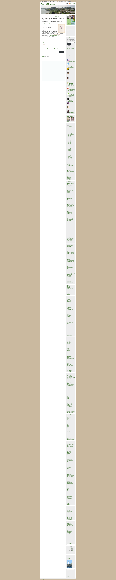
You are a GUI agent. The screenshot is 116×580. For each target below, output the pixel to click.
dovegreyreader (69, 306)
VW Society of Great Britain (70, 533)
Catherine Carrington (69, 395)
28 (70, 552)
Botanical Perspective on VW (70, 446)
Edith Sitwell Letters (69, 399)
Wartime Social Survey (69, 410)
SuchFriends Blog (69, 320)
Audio (67, 445)
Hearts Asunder (69, 453)
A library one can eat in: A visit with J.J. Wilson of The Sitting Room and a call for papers (71, 66)
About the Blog (46, 1)
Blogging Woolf (45, 3)
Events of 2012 (69, 148)
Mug (67, 419)
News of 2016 (69, 141)
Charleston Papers (69, 396)
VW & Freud (68, 488)
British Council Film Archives (70, 250)
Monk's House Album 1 (69, 212)
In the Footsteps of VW (69, 511)
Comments (73, 3)
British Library (68, 447)
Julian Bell (68, 289)
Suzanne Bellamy (69, 473)
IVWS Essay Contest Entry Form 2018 (54, 35)
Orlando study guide (69, 465)
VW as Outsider (69, 276)
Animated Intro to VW (69, 246)
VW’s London (68, 516)
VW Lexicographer (69, 177)
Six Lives (68, 268)
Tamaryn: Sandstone (69, 355)
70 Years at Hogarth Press (70, 282)
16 (72, 550)
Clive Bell (68, 397)
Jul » (68, 553)
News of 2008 (69, 136)
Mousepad (68, 418)
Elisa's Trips (68, 508)
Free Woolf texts (69, 452)
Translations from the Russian (70, 480)
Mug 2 (67, 420)
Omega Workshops (69, 196)
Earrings (68, 416)
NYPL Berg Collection (69, 406)
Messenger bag (69, 417)
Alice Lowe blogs (69, 300)
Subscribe (61, 52)
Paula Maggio (48, 19)
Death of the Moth (69, 342)
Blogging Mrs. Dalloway (69, 302)
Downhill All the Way (69, 307)
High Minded (68, 343)
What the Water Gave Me (70, 365)
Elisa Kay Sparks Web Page (70, 450)
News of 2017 (69, 142)
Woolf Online (68, 502)
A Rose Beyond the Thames (70, 298)
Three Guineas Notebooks (70, 476)
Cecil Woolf (68, 287)
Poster (68, 425)
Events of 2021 (69, 156)
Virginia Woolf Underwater (70, 362)
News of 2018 (69, 143)
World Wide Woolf (69, 179)
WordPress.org (68, 576)
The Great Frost (69, 269)
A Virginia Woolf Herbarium (70, 443)
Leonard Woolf (68, 259)
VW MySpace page (69, 532)
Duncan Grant (68, 398)
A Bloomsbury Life (69, 182)
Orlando (68, 349)
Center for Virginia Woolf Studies (70, 205)
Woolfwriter (68, 504)
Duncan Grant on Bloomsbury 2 (70, 253)
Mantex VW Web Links (69, 459)
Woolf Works (68, 503)
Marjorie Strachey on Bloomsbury (70, 260)
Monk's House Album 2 (69, 213)
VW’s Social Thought (69, 498)
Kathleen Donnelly (69, 378)
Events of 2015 (69, 151)
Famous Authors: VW (69, 254)
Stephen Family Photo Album (70, 218)
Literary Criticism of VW (69, 458)
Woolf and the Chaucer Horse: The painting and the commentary (71, 96)
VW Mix (68, 363)
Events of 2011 (69, 147)
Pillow (67, 424)
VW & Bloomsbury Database (70, 487)
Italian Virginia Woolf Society (70, 525)
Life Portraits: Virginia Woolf (71, 113)
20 (69, 551)
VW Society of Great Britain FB (70, 384)
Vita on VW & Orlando (69, 274)
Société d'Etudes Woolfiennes (70, 526)
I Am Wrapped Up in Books (70, 309)
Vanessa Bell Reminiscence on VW (71, 273)
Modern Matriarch (69, 315)
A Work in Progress (69, 299)
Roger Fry (68, 197)
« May (67, 553)
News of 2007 (69, 135)
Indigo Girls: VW (69, 344)
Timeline (68, 199)
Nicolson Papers (69, 405)
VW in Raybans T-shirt (69, 431)
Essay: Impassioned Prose (70, 206)
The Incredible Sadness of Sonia (70, 358)
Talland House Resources (70, 219)
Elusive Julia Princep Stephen (70, 451)
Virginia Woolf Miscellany (69, 531)
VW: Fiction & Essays (69, 438)
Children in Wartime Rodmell (70, 288)
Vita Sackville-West (69, 275)
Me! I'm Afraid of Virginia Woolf (70, 261)
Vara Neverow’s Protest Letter (71, 134)
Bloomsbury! (68, 189)
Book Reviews (68, 191)
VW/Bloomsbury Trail (69, 519)
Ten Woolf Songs (69, 356)
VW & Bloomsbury (69, 437)
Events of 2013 (69, 149)
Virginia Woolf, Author (69, 382)
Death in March (68, 341)
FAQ (50, 1)
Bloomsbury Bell (69, 375)
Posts (70, 3)
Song (67, 427)
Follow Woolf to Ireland (70, 165)
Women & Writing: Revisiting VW (70, 439)
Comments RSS (44, 57)
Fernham (68, 308)
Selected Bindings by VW (70, 237)
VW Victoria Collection (69, 496)
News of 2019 (69, 144)
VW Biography (68, 176)
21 (70, 551)
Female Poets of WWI (69, 539)
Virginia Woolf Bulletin (69, 482)
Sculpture (68, 426)
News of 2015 (69, 140)
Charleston (68, 192)
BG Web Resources (69, 185)
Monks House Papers (69, 404)
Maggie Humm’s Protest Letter (71, 133)
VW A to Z (68, 489)
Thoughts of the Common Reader (70, 475)
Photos (68, 468)
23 (72, 551)
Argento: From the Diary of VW (70, 340)
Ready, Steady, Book (69, 317)
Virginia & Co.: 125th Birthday (70, 238)
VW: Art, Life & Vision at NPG (70, 240)
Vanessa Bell (68, 200)
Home (42, 1)
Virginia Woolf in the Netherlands (70, 530)
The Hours (68, 357)
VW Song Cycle (69, 364)
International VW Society (69, 524)
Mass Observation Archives (70, 403)
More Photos (68, 121)
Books (59, 1)
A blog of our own (69, 371)
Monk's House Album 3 (69, 214)
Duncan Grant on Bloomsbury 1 (70, 252)
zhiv (67, 328)
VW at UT (68, 490)
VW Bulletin (68, 491)
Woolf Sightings (68, 1)
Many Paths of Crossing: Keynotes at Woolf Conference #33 (71, 76)
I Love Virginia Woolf (69, 376)
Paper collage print (69, 423)
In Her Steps (68, 510)
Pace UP (68, 466)
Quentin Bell (68, 293)
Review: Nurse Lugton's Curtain (70, 469)
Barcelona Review (69, 301)
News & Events (54, 1)
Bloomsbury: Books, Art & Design (70, 190)
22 (71, 551)
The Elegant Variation (69, 324)
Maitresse (68, 314)
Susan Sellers (68, 321)
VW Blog (68, 383)
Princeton (68, 351)
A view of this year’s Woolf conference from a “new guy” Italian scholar (71, 85)
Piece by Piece (68, 350)
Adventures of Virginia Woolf (70, 245)
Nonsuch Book (68, 316)
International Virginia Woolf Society (47, 23)
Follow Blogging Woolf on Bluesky (70, 48)
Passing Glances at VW (69, 467)
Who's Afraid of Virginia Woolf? (70, 366)
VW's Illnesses (68, 497)
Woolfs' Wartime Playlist (69, 335)
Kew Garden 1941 (69, 258)
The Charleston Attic (69, 198)
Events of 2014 (69, 150)
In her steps (63, 1)
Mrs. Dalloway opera (69, 348)
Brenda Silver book (69, 557)
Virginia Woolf (68, 294)
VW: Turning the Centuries (70, 241)
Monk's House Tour (69, 512)
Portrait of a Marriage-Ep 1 (70, 267)
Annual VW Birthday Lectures (70, 444)
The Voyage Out (69, 220)
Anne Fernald (68, 286)
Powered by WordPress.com (44, 579)
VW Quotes (68, 495)
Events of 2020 (69, 155)
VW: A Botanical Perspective (70, 239)
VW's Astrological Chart (69, 178)
